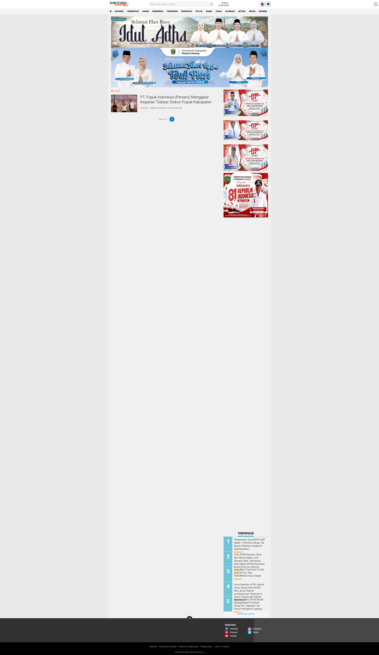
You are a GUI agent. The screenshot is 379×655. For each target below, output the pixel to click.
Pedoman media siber (188, 646)
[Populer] (268, 4)
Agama (209, 11)
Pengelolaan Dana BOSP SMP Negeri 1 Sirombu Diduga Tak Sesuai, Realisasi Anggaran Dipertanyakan (249, 544)
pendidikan (172, 11)
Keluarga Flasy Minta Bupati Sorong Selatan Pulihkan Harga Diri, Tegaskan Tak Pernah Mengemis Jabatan (249, 604)
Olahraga (230, 11)
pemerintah (133, 11)
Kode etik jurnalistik (168, 646)
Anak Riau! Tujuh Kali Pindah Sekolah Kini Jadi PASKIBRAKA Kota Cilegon (249, 572)
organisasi (186, 11)
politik (198, 11)
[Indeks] (262, 4)
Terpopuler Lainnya (245, 614)
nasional (119, 11)
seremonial (158, 11)
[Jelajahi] (375, 4)
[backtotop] (189, 619)
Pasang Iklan (206, 646)
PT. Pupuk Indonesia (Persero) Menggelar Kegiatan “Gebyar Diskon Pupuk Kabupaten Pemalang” (175, 102)
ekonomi (263, 11)
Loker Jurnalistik (221, 646)
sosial (219, 11)
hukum (145, 11)
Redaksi (153, 646)
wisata (252, 11)
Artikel (242, 11)
